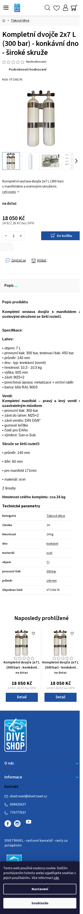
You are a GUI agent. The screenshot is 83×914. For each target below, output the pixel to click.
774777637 (18, 812)
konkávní (52, 543)
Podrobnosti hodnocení (27, 69)
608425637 (18, 804)
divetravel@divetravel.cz (28, 796)
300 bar (51, 571)
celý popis (9, 192)
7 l (47, 562)
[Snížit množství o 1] (6, 236)
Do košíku (64, 235)
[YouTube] (28, 823)
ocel (49, 553)
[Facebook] (7, 823)
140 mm (51, 581)
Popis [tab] (9, 285)
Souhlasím (39, 903)
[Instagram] (17, 823)
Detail (22, 697)
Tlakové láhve (55, 516)
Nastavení (40, 889)
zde (56, 877)
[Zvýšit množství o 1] (20, 236)
